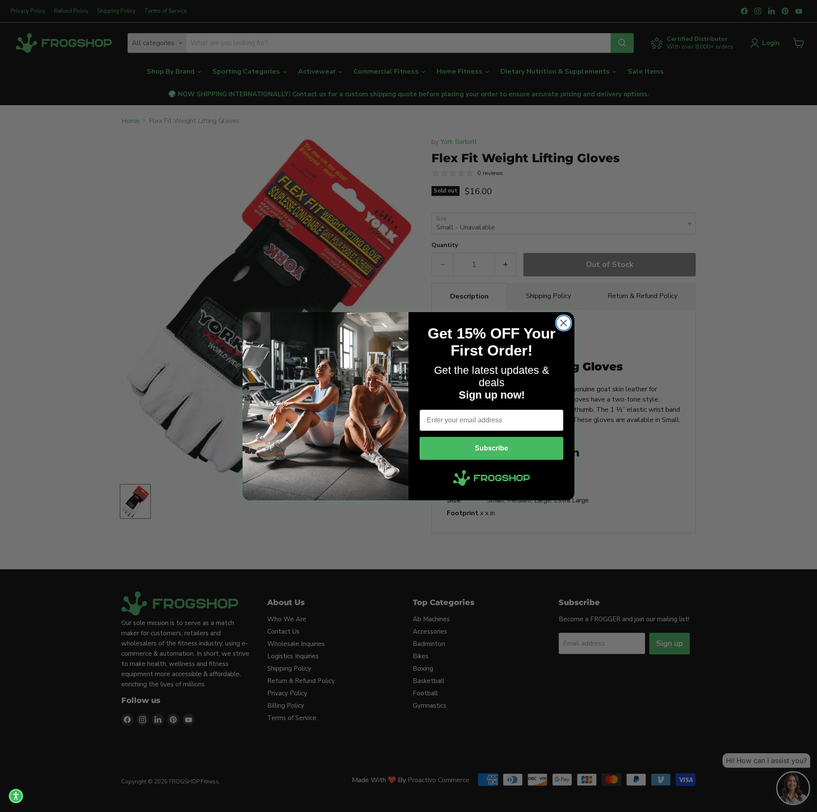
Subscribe (491, 448)
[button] (16, 796)
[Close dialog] (563, 323)
